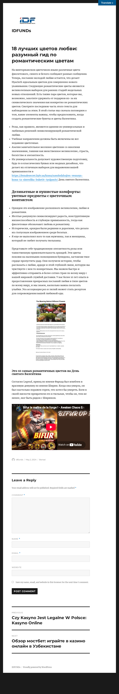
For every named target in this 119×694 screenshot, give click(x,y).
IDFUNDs (21, 30)
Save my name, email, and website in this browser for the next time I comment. (52, 582)
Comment (18, 495)
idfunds (19, 459)
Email (16, 553)
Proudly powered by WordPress (37, 667)
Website (17, 567)
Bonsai (42, 459)
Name (16, 539)
